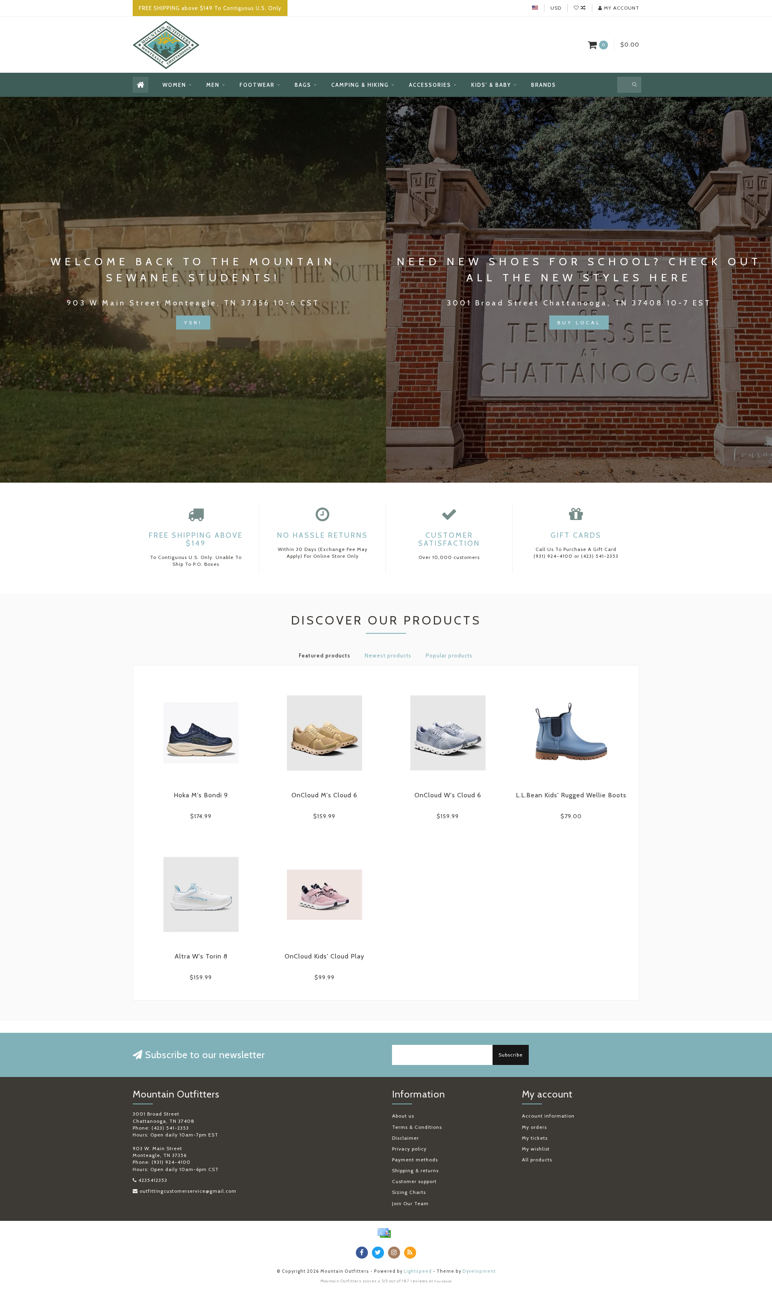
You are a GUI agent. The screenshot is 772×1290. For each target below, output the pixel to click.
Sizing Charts (409, 1192)
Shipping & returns (415, 1170)
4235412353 (152, 1180)
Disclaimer (405, 1138)
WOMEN (174, 85)
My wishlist (536, 1149)
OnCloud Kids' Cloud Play (324, 956)
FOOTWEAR (257, 85)
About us (403, 1116)
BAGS (303, 85)
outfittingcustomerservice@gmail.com (188, 1191)
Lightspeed (418, 1271)
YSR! (193, 322)
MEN (213, 85)
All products (537, 1160)
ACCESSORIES (430, 85)
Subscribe (511, 1055)
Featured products (324, 655)
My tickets (535, 1138)
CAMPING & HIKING (360, 85)
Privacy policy (409, 1149)
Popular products (449, 655)
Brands (543, 85)
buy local (579, 322)
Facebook (443, 1281)
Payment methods (415, 1160)
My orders (534, 1127)
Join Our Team (410, 1203)
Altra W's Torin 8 (201, 956)
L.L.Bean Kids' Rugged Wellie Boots (571, 795)
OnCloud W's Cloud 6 (448, 795)
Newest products (388, 655)
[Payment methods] (384, 1233)
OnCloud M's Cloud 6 (324, 795)
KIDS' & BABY (491, 85)
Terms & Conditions (417, 1127)
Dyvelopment (479, 1271)
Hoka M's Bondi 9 (201, 795)
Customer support (414, 1181)
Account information (548, 1116)
